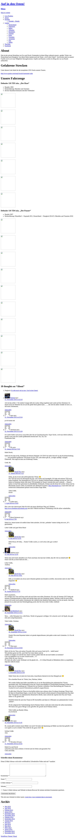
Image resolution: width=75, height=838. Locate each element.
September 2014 (10, 819)
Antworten (8, 410)
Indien (10, 42)
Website (3, 786)
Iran (10, 40)
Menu (3, 9)
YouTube (7, 44)
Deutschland (12, 25)
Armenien (12, 39)
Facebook (8, 46)
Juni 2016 (8, 808)
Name (3, 779)
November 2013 (10, 833)
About (7, 18)
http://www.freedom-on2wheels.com (16, 508)
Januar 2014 (8, 829)
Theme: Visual (12, 836)
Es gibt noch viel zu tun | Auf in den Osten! (24, 390)
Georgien (11, 37)
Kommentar (5, 776)
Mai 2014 (8, 826)
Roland (12, 398)
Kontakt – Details (14, 21)
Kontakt (7, 19)
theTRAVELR (14, 611)
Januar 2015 (8, 812)
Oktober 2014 (9, 817)
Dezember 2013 (10, 831)
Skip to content (5, 12)
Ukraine (11, 33)
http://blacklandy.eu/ (55, 485)
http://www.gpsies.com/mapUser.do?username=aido (17, 73)
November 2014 (10, 815)
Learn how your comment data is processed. (38, 797)
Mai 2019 (8, 806)
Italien (10, 28)
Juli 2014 (7, 822)
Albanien (11, 30)
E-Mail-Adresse (6, 783)
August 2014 (9, 820)
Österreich (12, 26)
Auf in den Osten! (13, 4)
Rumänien (12, 32)
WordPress (4, 836)
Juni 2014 (8, 824)
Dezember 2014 (10, 813)
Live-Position (9, 16)
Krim (10, 35)
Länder (7, 23)
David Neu (17, 471)
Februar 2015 (9, 810)
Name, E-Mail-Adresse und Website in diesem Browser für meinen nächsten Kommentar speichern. (33, 790)
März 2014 (8, 828)
